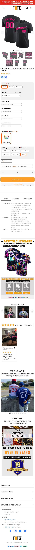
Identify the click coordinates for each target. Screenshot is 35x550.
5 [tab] (18, 50)
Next (32, 32)
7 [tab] (21, 50)
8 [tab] (25, 413)
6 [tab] (20, 413)
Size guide (17, 92)
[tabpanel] (17, 31)
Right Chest (6, 154)
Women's (18, 87)
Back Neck (15, 154)
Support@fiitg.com (9, 520)
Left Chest (25, 151)
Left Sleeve (6, 151)
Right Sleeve (15, 151)
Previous (2, 32)
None (23, 154)
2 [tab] (12, 413)
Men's (4, 87)
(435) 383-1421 (9, 527)
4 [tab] (17, 50)
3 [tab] (16, 50)
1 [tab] (13, 50)
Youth (11, 87)
